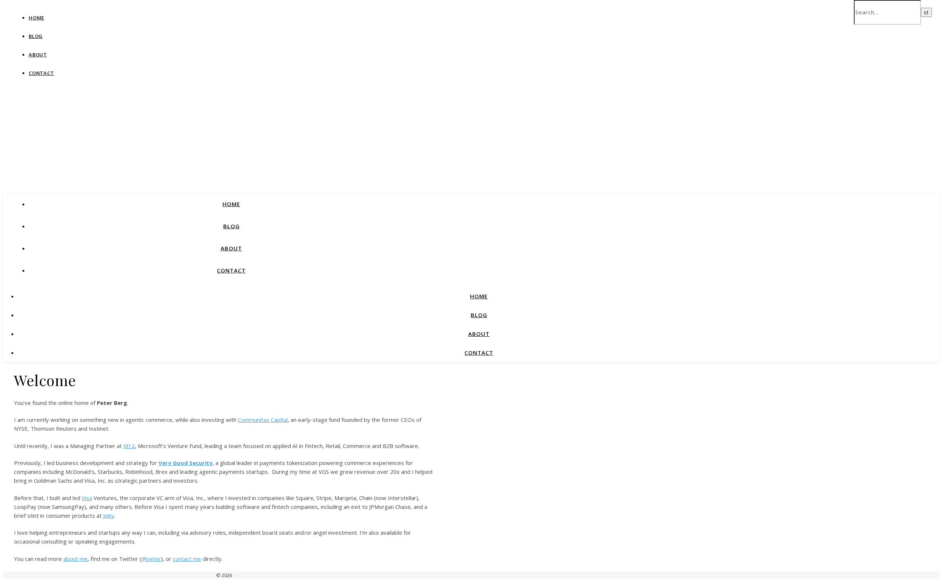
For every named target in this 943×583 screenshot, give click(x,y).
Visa (87, 498)
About (38, 54)
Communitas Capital (263, 419)
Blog (36, 36)
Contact (41, 73)
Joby (108, 515)
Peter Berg (108, 66)
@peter (151, 558)
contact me (187, 558)
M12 (129, 446)
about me (75, 558)
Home (36, 17)
